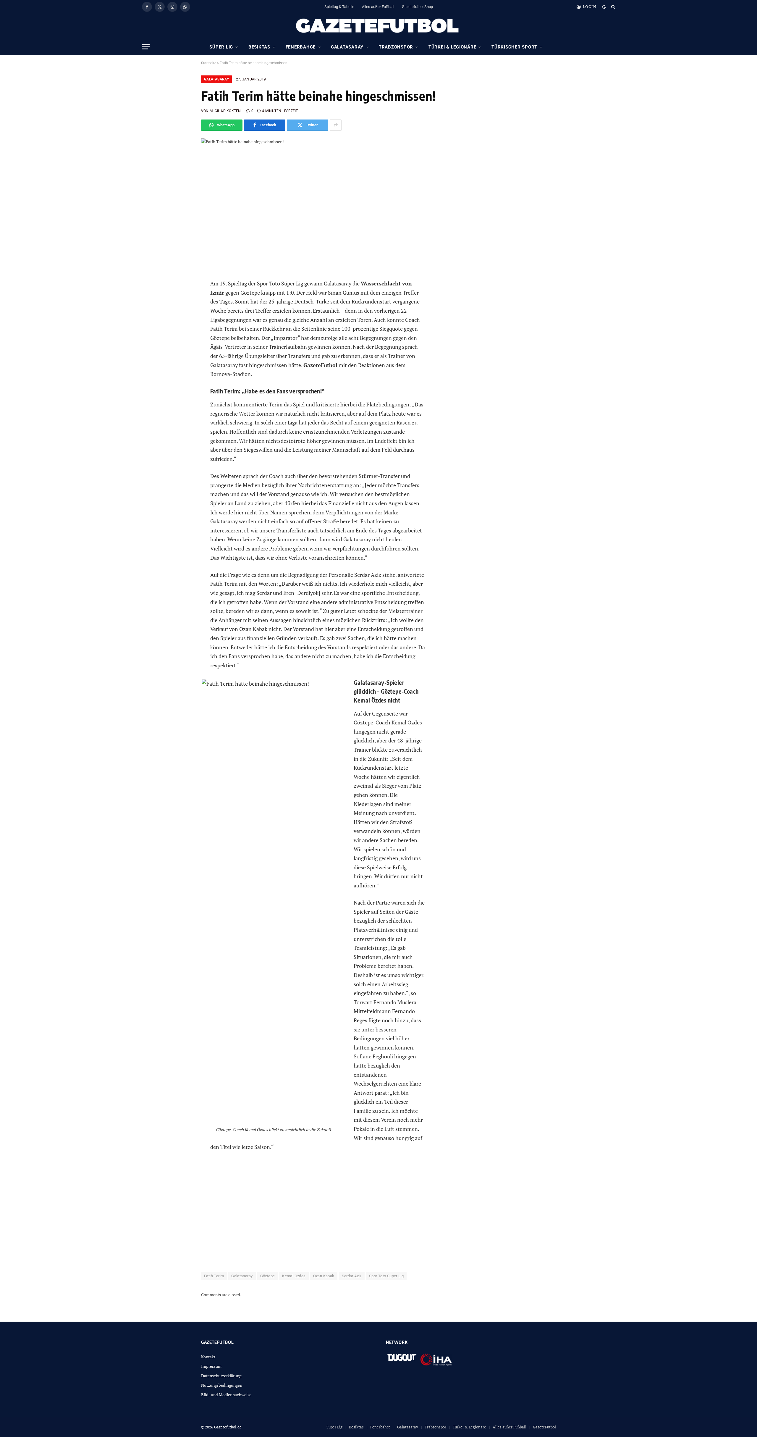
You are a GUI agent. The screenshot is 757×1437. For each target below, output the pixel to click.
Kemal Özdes (293, 1276)
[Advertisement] (317, 1211)
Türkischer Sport (514, 47)
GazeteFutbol (544, 1427)
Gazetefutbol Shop (417, 6)
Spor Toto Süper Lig (386, 1276)
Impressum (211, 1366)
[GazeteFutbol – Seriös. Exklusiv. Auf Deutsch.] (378, 26)
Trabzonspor (396, 47)
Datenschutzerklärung (221, 1375)
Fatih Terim (214, 1276)
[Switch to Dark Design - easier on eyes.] (604, 7)
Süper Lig (221, 47)
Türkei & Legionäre (452, 47)
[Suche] (612, 6)
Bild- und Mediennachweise (226, 1394)
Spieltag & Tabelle (339, 6)
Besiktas (259, 47)
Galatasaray (347, 47)
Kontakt (208, 1357)
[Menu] (146, 47)
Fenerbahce (301, 47)
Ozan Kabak (323, 1276)
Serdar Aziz (352, 1276)
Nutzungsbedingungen (221, 1385)
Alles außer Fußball (378, 6)
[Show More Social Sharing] (336, 125)
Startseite (208, 63)
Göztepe (267, 1276)
